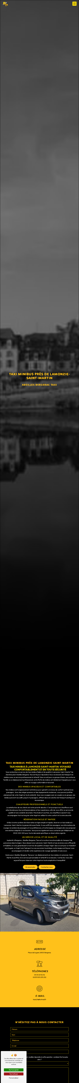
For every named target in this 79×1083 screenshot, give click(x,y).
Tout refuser (13, 1074)
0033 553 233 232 (39, 977)
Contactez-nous (47, 867)
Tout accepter (14, 1070)
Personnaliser (14, 1078)
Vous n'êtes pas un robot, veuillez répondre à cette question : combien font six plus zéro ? (39, 1058)
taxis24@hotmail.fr (39, 999)
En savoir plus (30, 867)
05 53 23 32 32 (39, 975)
